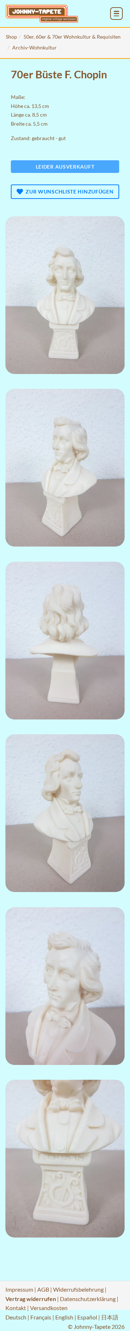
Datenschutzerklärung (88, 1298)
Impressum (19, 1289)
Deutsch (15, 1317)
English (64, 1317)
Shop (11, 37)
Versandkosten (49, 1307)
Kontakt (15, 1307)
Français (40, 1317)
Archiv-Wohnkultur (34, 47)
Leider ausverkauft (65, 167)
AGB (43, 1289)
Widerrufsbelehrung (78, 1289)
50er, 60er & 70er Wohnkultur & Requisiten (72, 37)
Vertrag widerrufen (30, 1298)
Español (87, 1317)
